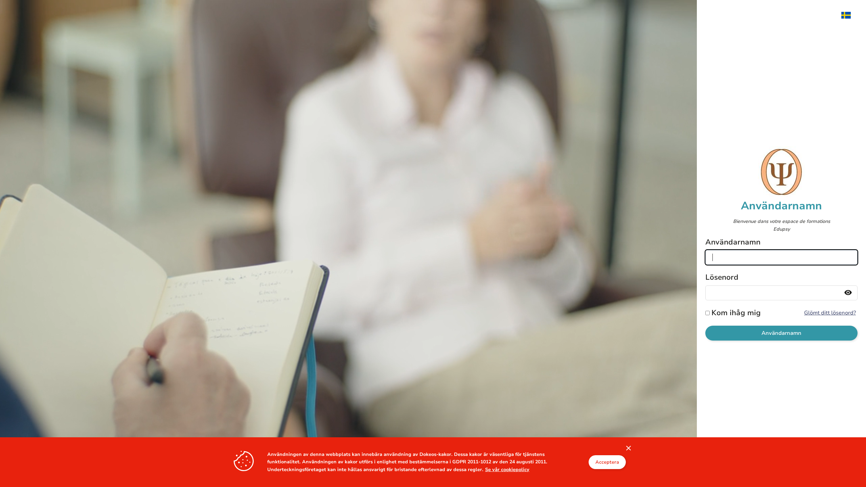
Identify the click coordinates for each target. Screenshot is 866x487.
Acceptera (607, 462)
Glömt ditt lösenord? (830, 313)
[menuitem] (849, 15)
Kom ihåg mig (736, 313)
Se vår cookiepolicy (507, 469)
